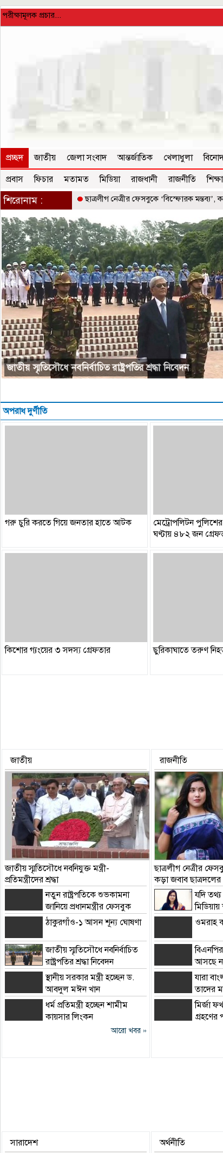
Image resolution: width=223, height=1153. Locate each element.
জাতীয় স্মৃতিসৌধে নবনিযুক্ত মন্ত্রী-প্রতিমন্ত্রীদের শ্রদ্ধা (57, 874)
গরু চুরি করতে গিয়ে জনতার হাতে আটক (68, 522)
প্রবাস (14, 179)
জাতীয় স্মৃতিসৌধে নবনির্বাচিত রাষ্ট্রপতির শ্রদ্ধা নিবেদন (98, 367)
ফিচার (43, 179)
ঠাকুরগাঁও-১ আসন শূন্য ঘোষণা (93, 922)
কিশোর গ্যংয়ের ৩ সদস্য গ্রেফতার (57, 650)
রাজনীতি (182, 179)
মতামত (76, 179)
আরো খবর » (129, 1030)
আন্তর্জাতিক (135, 157)
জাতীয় (45, 157)
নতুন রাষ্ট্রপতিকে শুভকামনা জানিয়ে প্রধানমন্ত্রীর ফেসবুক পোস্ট (68, 906)
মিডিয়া (110, 179)
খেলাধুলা (178, 157)
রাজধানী (144, 179)
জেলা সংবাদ (87, 157)
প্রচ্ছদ (14, 157)
